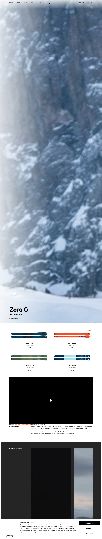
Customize (88, 528)
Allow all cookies (89, 523)
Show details (23, 536)
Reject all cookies (89, 533)
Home (10, 305)
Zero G (21, 305)
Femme (14, 305)
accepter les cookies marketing (22, 424)
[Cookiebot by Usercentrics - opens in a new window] (9, 536)
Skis (18, 305)
